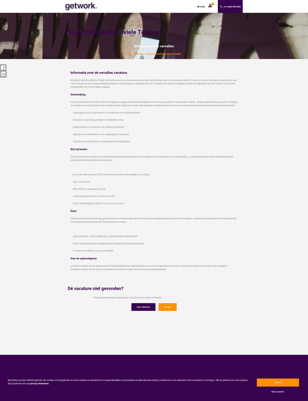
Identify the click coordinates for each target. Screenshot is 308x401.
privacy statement (39, 383)
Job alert (167, 307)
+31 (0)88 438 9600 (232, 7)
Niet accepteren (277, 392)
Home (202, 7)
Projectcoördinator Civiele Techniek (163, 54)
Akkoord (278, 382)
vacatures (139, 54)
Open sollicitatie (143, 307)
